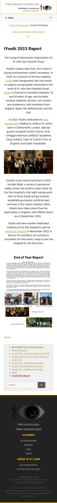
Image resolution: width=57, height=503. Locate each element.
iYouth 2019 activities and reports (27, 363)
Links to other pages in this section (28, 32)
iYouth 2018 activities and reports (27, 366)
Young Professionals (18, 25)
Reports (7, 337)
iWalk (14, 372)
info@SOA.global (31, 424)
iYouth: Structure (19, 350)
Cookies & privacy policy (28, 477)
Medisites (39, 482)
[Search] (41, 385)
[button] (50, 18)
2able (30, 482)
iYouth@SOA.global (32, 429)
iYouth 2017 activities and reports (27, 369)
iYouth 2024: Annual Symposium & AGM (31, 353)
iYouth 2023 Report (21, 376)
